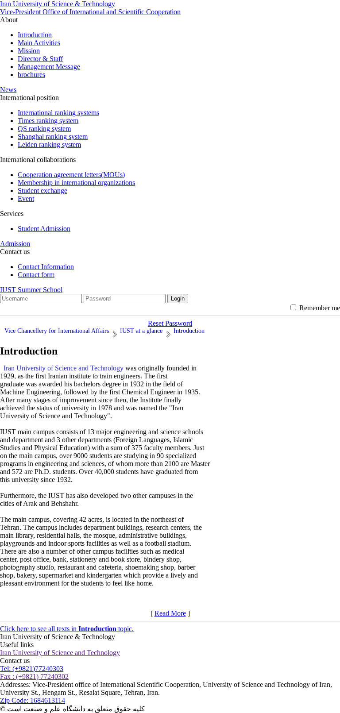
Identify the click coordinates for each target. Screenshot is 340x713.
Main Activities (39, 42)
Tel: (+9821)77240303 (31, 668)
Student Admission (44, 228)
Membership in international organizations (76, 182)
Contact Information (46, 266)
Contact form (36, 274)
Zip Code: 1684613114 (32, 700)
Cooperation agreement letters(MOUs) (71, 174)
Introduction (35, 35)
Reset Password (170, 323)
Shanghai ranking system (53, 136)
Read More (170, 613)
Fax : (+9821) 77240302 (34, 676)
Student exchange (42, 190)
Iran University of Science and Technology (60, 652)
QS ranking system (44, 128)
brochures (31, 74)
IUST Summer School (31, 289)
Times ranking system (48, 120)
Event (26, 198)
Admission (15, 243)
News (8, 89)
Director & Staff (40, 58)
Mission (29, 50)
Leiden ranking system (49, 144)
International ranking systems (58, 112)
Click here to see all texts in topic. (67, 628)
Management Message (49, 66)
